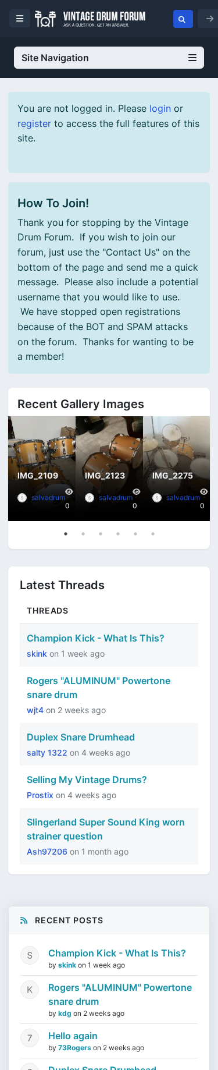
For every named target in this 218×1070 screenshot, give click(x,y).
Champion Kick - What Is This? (96, 638)
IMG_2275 (172, 475)
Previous (19, 468)
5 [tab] (135, 534)
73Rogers (75, 1047)
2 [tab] (83, 534)
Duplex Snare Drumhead (81, 737)
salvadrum (48, 497)
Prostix (41, 795)
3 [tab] (100, 534)
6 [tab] (153, 534)
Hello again (73, 1035)
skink (38, 653)
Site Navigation (55, 57)
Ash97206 (48, 851)
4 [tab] (118, 534)
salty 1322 (48, 752)
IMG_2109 (37, 475)
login (160, 108)
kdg (65, 1013)
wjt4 (36, 710)
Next (198, 468)
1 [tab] (66, 534)
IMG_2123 (105, 475)
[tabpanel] (42, 468)
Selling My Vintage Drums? (87, 779)
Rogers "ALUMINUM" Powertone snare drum (120, 994)
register (34, 123)
